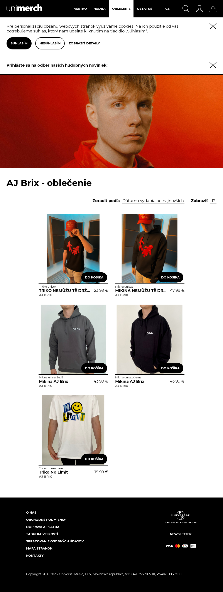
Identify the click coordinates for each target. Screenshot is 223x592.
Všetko (80, 9)
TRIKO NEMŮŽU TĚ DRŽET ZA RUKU (65, 290)
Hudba (99, 9)
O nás (31, 512)
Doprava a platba (42, 527)
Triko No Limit (53, 472)
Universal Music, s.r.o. (75, 574)
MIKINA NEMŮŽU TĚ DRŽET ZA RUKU (141, 290)
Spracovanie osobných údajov (55, 541)
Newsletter (180, 534)
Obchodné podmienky (46, 520)
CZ (167, 9)
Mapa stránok (39, 548)
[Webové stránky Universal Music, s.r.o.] (180, 520)
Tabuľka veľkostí (42, 534)
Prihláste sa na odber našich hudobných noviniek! (57, 65)
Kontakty (35, 556)
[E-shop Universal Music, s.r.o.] (21, 15)
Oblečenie (121, 9)
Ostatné (144, 9)
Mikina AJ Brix (53, 381)
